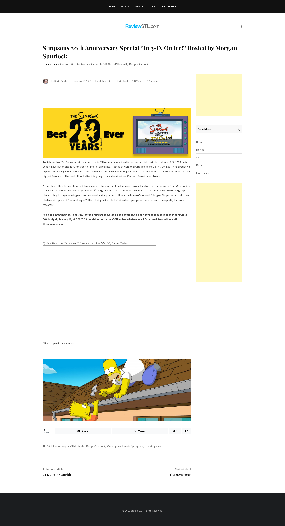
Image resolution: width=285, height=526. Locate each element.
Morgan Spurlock (95, 446)
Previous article (54, 469)
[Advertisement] (221, 95)
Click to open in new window (58, 343)
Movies (125, 6)
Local (54, 64)
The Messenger (180, 475)
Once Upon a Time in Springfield (125, 446)
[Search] (240, 26)
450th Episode (76, 446)
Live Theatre (168, 6)
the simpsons (153, 446)
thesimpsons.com (53, 224)
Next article (181, 469)
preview (49, 190)
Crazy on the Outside (57, 475)
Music (152, 6)
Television (107, 81)
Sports (138, 6)
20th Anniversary (56, 446)
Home (112, 6)
